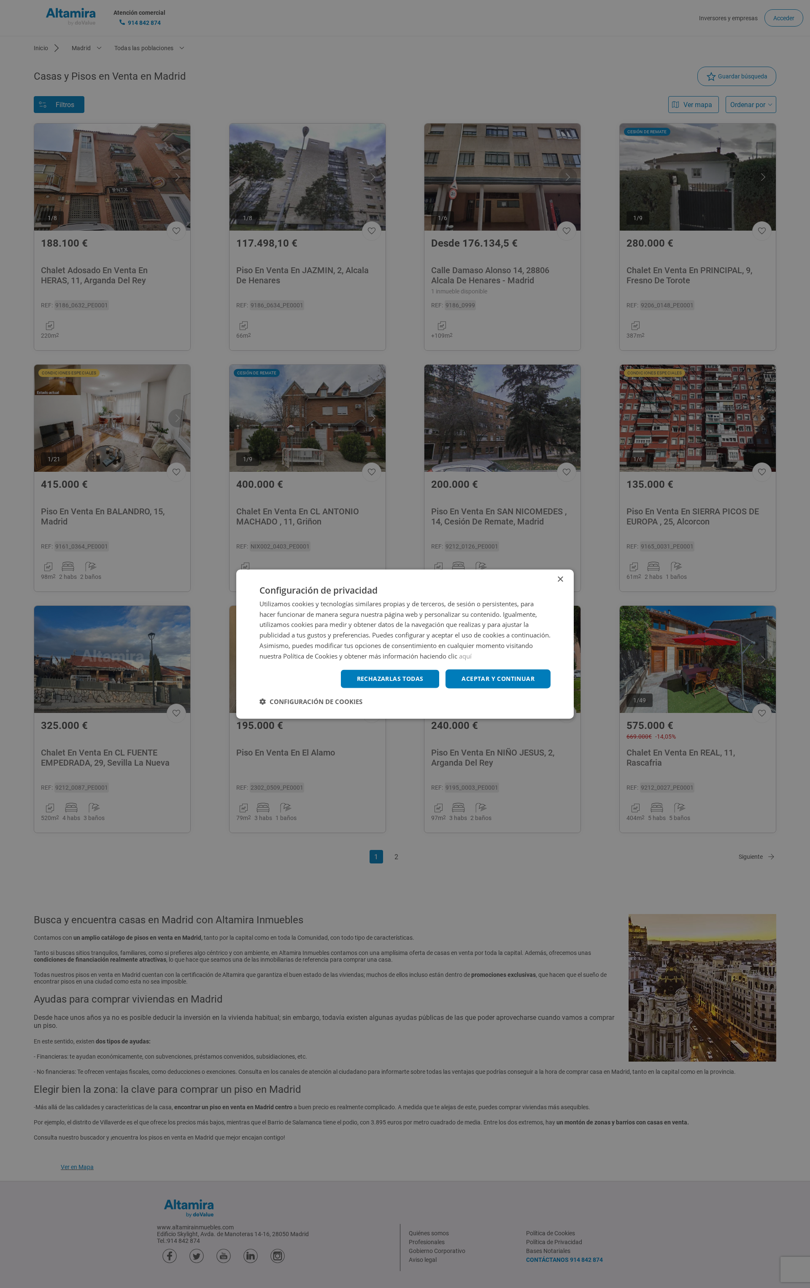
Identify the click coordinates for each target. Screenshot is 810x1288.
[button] (310, 701)
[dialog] (405, 644)
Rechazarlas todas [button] (390, 679)
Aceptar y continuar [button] (498, 679)
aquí (465, 655)
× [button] (560, 579)
